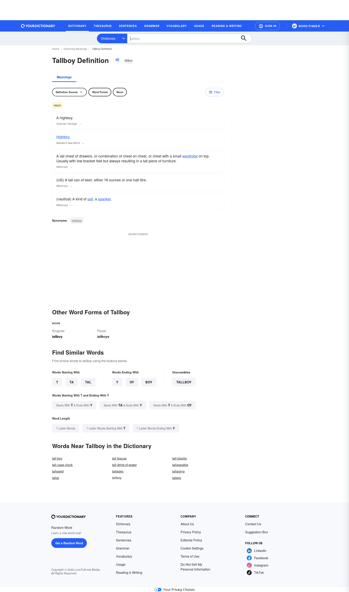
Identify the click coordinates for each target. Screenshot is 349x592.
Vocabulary (124, 556)
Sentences (123, 540)
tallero (176, 477)
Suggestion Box (256, 532)
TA (71, 382)
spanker (104, 198)
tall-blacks (179, 458)
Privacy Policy (191, 532)
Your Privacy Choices (179, 589)
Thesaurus (123, 532)
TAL (88, 382)
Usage (120, 564)
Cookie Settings (192, 548)
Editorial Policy (191, 540)
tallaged (58, 471)
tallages (117, 471)
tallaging (178, 471)
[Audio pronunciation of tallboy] (117, 59)
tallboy (183, 382)
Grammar (122, 548)
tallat (55, 477)
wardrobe (190, 155)
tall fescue (119, 458)
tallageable (180, 464)
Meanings (64, 77)
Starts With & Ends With (74, 405)
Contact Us (253, 524)
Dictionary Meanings (75, 49)
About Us (187, 524)
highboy (77, 220)
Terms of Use (190, 556)
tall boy (57, 458)
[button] (267, 26)
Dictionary (108, 38)
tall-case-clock (62, 464)
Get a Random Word (69, 543)
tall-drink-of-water (124, 464)
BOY (148, 382)
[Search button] (246, 38)
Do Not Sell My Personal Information (195, 567)
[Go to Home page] (38, 26)
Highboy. (63, 136)
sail (90, 198)
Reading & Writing (129, 572)
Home (55, 49)
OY (132, 382)
